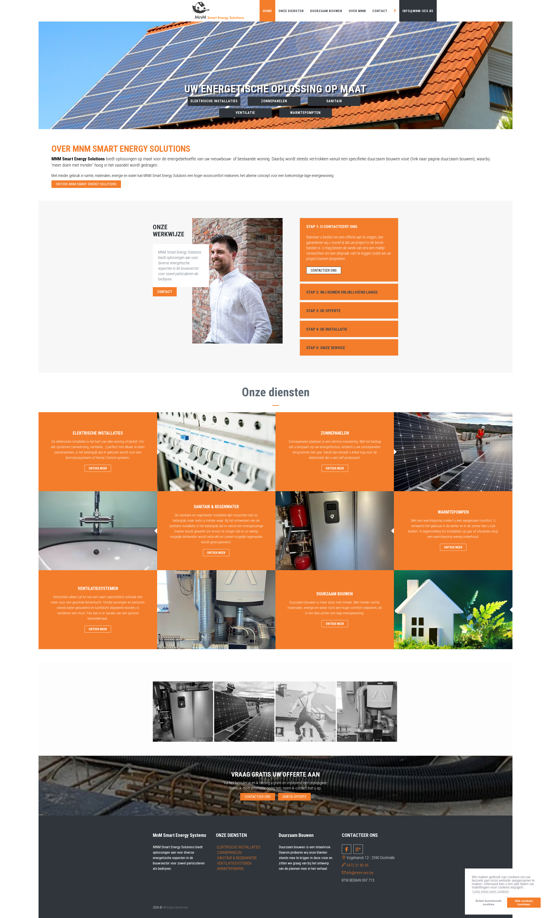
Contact (379, 11)
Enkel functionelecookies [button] (488, 902)
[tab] (349, 226)
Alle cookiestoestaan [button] (524, 902)
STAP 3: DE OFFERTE (323, 310)
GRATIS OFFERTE (294, 797)
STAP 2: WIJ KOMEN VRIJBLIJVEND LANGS (342, 292)
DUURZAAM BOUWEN (326, 11)
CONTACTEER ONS (275, 107)
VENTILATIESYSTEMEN (234, 863)
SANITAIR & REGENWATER (237, 858)
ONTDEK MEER (98, 468)
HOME (267, 11)
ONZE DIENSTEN (291, 11)
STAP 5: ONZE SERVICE (325, 347)
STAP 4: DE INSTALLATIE (326, 329)
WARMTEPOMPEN (230, 868)
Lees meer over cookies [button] (490, 891)
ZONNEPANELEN (229, 852)
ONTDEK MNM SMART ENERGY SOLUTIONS (86, 184)
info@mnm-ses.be (417, 11)
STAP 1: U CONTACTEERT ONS (331, 226)
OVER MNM (357, 11)
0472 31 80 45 (357, 865)
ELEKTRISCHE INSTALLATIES (238, 847)
